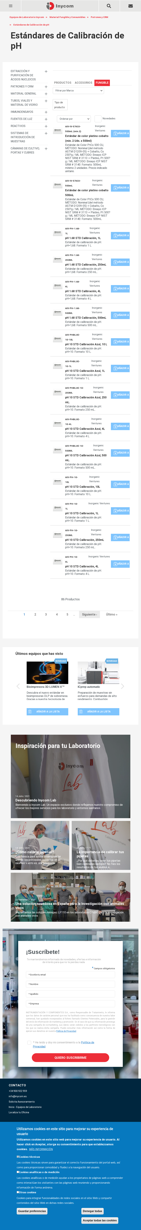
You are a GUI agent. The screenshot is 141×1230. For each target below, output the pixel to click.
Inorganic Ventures (100, 128)
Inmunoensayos (22, 111)
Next (122, 688)
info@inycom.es (18, 1096)
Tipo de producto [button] (59, 104)
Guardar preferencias (32, 1211)
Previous (18, 688)
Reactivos (18, 126)
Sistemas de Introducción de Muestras (23, 137)
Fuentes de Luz (21, 119)
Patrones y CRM (22, 86)
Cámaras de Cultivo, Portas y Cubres (25, 150)
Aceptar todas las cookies (100, 1220)
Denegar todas (92, 1211)
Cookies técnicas (29, 1157)
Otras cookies (27, 1192)
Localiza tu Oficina (19, 1112)
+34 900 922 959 (18, 1091)
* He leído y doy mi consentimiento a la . (63, 1044)
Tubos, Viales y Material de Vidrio (24, 102)
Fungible (102, 82)
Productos (62, 82)
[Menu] (10, 4)
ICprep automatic (89, 686)
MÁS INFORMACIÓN (41, 1149)
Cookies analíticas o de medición (39, 1172)
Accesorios (83, 82)
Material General (23, 93)
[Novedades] (97, 119)
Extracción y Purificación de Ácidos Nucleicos (23, 75)
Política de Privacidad (66, 1031)
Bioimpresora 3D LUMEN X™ (46, 686)
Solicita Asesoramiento (22, 1101)
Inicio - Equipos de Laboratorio (25, 1107)
